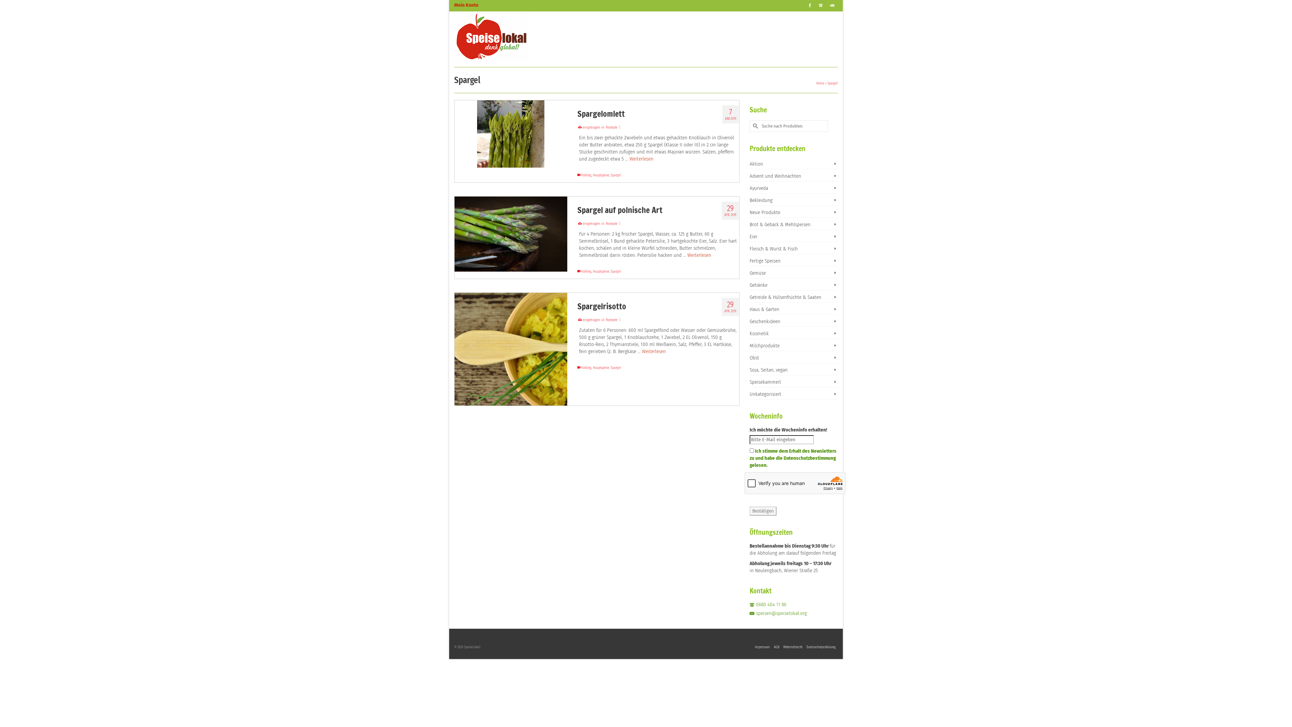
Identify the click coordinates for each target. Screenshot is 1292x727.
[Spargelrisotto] (511, 349)
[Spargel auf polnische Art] (511, 234)
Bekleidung (761, 200)
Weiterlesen (641, 159)
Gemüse (758, 273)
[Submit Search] (755, 126)
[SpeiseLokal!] (514, 36)
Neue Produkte (765, 212)
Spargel (616, 175)
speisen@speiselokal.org (781, 613)
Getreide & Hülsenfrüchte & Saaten (785, 297)
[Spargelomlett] (511, 134)
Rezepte (611, 127)
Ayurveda (759, 188)
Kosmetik (759, 334)
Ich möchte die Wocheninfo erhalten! (788, 430)
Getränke (758, 285)
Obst (754, 358)
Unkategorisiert (765, 394)
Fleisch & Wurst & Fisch (774, 249)
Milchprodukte (765, 346)
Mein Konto (466, 5)
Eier (753, 237)
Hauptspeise (601, 175)
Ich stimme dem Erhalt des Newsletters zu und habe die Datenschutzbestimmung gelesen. (793, 458)
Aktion (756, 164)
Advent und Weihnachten (775, 176)
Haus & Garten (764, 309)
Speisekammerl (765, 382)
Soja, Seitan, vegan (769, 370)
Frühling (586, 175)
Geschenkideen (765, 321)
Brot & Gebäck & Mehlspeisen (780, 224)
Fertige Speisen (765, 261)
